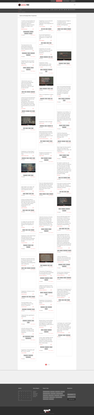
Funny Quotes (58, 391)
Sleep (29, 128)
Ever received (28, 357)
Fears (65, 191)
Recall (23, 268)
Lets (49, 56)
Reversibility (29, 309)
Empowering (45, 69)
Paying (41, 193)
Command (49, 125)
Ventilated (63, 208)
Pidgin (66, 9)
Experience (45, 292)
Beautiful (32, 210)
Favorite (41, 30)
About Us (34, 392)
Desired (43, 229)
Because (41, 56)
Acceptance (60, 264)
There (46, 98)
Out (51, 56)
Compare (45, 329)
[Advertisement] (51, 5)
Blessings (63, 141)
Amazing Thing (67, 98)
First (25, 91)
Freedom (33, 296)
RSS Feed (34, 396)
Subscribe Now (71, 399)
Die (30, 111)
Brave (32, 175)
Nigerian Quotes (45, 399)
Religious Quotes (52, 397)
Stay (65, 228)
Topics (57, 9)
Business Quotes (45, 397)
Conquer (50, 158)
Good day (29, 320)
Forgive (65, 277)
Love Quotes (52, 391)
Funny (28, 158)
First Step (28, 91)
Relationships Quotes (46, 393)
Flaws (60, 177)
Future (65, 63)
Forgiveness (26, 33)
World (42, 329)
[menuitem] (52, 10)
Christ (64, 100)
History (46, 308)
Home (53, 9)
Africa (27, 210)
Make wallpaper (51, 30)
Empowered (32, 53)
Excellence (65, 177)
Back (26, 229)
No (51, 98)
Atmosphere (45, 88)
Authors (61, 9)
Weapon (44, 141)
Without (68, 63)
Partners (46, 348)
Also (29, 210)
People (63, 228)
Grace (27, 128)
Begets (27, 193)
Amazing (63, 98)
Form (48, 265)
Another (24, 67)
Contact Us (34, 391)
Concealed (64, 210)
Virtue (29, 175)
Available (64, 155)
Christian (46, 229)
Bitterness (23, 111)
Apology (32, 336)
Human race (65, 250)
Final (41, 265)
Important (46, 279)
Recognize (51, 193)
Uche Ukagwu (52, 413)
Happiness (49, 329)
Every (52, 88)
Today (28, 322)
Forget (68, 155)
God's (46, 125)
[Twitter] (20, 1)
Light (67, 191)
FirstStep (61, 277)
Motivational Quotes (59, 393)
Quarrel (48, 141)
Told (60, 228)
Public (69, 177)
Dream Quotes (53, 393)
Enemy (34, 111)
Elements (31, 31)
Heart (34, 158)
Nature (49, 98)
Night (32, 128)
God (58, 250)
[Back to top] (91, 409)
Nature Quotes (57, 395)
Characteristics (24, 53)
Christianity (45, 158)
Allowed (61, 250)
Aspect (41, 88)
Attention (44, 193)
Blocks (67, 141)
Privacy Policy (35, 395)
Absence (30, 33)
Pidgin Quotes (62, 395)
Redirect (69, 250)
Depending (64, 127)
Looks (33, 320)
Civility (49, 88)
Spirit (25, 268)
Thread (29, 245)
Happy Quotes (45, 395)
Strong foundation (26, 31)
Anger (24, 193)
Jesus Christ (33, 268)
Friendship (28, 247)
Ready (48, 193)
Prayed (50, 229)
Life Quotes (62, 391)
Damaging (27, 111)
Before (64, 125)
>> (49, 364)
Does (23, 91)
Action (30, 296)
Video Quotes (51, 399)
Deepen (41, 292)
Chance (32, 67)
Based (64, 264)
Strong (51, 141)
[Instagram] (22, 1)
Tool (41, 141)
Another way (68, 335)
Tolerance (28, 268)
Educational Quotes (59, 397)
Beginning (28, 67)
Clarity (29, 53)
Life (24, 128)
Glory (42, 158)
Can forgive (60, 335)
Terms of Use (35, 394)
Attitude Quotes (51, 395)
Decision (67, 125)
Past (46, 71)
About (41, 69)
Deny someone (27, 336)
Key (27, 296)
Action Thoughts (72, 9)
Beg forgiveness (28, 338)
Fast (62, 191)
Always (61, 155)
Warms (31, 158)
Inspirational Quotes (46, 391)
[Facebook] (19, 1)
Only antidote (24, 309)
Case (29, 229)
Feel (69, 141)
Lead (30, 193)
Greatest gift (31, 355)
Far (60, 191)
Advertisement (35, 393)
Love (32, 193)
